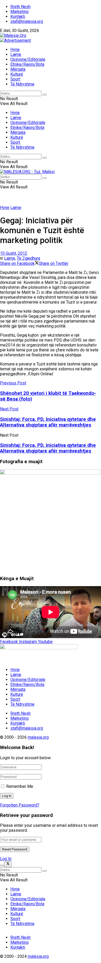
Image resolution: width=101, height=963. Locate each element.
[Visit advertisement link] (15, 40)
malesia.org (38, 737)
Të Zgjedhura (28, 258)
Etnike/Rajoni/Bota (27, 64)
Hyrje (15, 49)
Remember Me (19, 786)
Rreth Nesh (20, 6)
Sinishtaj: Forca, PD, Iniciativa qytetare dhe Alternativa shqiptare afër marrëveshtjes (48, 448)
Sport (15, 79)
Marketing (19, 11)
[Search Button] (44, 94)
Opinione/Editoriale (27, 59)
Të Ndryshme (22, 84)
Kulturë (16, 74)
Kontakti (17, 16)
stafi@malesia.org (26, 21)
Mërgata (17, 69)
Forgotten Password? (19, 805)
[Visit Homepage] (13, 35)
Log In (5, 858)
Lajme (15, 54)
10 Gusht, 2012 (13, 253)
